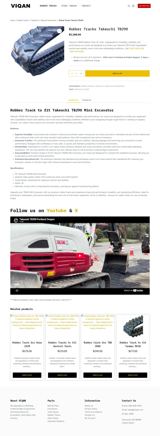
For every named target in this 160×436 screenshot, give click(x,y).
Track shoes (53, 412)
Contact (86, 5)
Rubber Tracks (48, 5)
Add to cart (117, 73)
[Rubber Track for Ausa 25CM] (27, 326)
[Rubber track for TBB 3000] (97, 326)
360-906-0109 (144, 6)
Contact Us (90, 415)
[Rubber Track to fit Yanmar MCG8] (133, 326)
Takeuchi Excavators (114, 86)
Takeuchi (99, 86)
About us (89, 406)
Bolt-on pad (53, 406)
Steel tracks (53, 418)
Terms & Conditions (93, 412)
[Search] (129, 6)
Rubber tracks (54, 415)
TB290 (86, 89)
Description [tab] (73, 100)
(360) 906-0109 (137, 48)
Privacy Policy (91, 409)
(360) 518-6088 (76, 51)
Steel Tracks (69, 5)
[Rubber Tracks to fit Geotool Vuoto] (62, 326)
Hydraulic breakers (56, 421)
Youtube (57, 210)
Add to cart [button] (27, 375)
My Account (90, 418)
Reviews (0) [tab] (86, 100)
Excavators (53, 409)
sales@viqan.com (135, 410)
